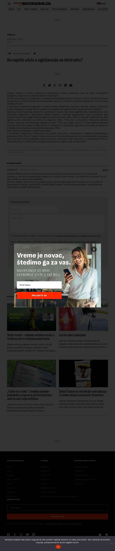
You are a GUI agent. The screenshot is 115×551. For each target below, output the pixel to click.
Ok (58, 547)
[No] (111, 543)
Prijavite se (39, 295)
